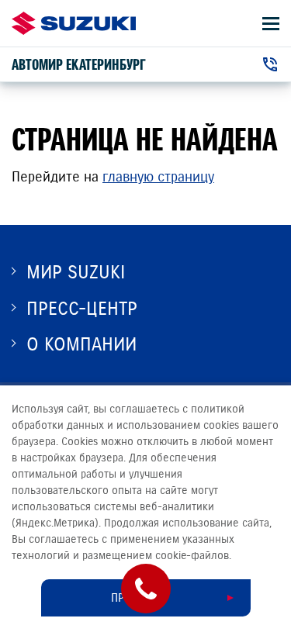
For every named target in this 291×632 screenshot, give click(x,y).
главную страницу (158, 176)
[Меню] (270, 23)
